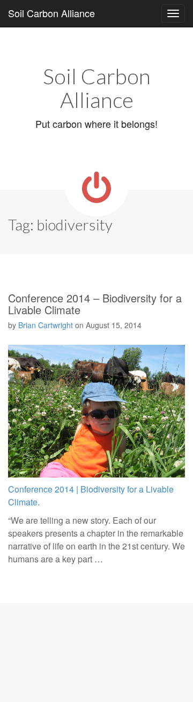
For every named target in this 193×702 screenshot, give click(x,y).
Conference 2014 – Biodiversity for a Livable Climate (95, 303)
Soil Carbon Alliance (51, 13)
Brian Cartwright (45, 325)
